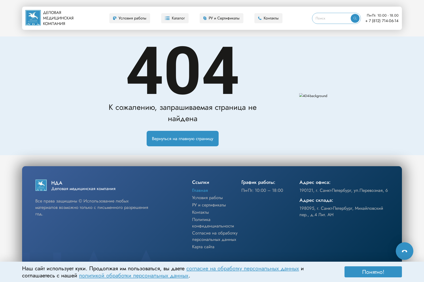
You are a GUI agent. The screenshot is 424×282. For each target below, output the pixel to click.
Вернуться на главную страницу (182, 138)
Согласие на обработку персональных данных (215, 236)
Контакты (271, 18)
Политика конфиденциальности (213, 223)
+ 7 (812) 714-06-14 (382, 21)
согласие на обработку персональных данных (242, 268)
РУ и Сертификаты (224, 18)
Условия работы (132, 18)
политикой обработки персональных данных (134, 275)
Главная (200, 190)
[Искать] (355, 18)
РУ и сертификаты (209, 205)
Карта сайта (203, 247)
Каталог (178, 18)
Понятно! (373, 272)
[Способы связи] (404, 251)
